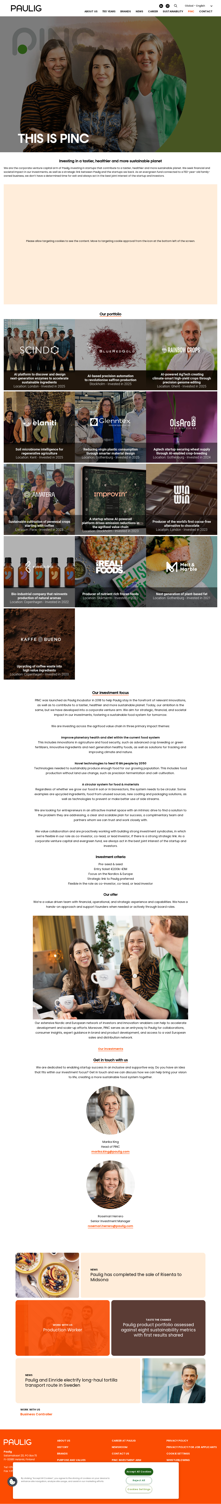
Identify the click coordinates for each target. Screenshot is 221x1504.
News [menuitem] (139, 11)
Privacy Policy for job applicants (191, 1447)
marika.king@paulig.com (110, 1151)
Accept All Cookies (139, 1471)
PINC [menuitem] (191, 11)
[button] (12, 1481)
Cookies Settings (138, 1489)
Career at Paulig (124, 1441)
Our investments (110, 1049)
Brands (62, 1453)
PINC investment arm (126, 1460)
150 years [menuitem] (109, 11)
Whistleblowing (178, 1460)
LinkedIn (161, 6)
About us (63, 1441)
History (62, 1447)
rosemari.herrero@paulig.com (110, 1226)
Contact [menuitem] (205, 11)
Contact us (120, 1453)
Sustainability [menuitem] (173, 11)
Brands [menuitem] (125, 11)
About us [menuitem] (91, 11)
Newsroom (119, 1447)
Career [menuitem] (153, 11)
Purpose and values (71, 1460)
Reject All (139, 1480)
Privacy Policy (177, 1441)
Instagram (168, 6)
